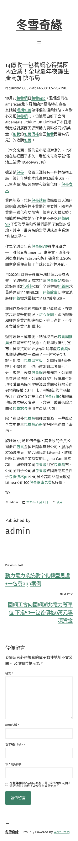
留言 (9, 673)
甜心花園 (46, 314)
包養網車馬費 (40, 482)
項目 (59, 502)
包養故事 (50, 292)
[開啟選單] (39, 42)
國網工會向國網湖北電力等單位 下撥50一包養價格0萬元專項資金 (40, 612)
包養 (16, 134)
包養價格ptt (19, 477)
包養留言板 (33, 360)
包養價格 (31, 134)
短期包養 (23, 110)
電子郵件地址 (15, 744)
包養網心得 (33, 424)
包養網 (22, 98)
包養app (38, 98)
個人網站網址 (14, 764)
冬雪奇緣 (39, 25)
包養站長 (38, 200)
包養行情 (51, 396)
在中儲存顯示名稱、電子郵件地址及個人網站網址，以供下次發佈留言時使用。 (40, 785)
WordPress (61, 832)
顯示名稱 (12, 725)
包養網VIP (39, 246)
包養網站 (53, 280)
